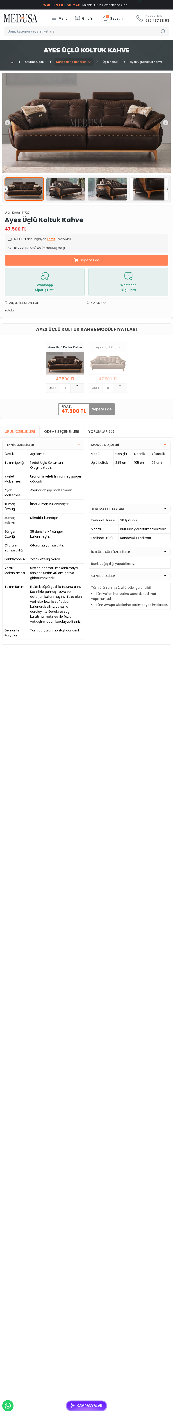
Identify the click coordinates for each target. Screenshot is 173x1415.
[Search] (163, 31)
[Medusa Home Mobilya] (20, 18)
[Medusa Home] (12, 62)
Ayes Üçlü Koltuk (108, 347)
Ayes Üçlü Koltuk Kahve (65, 347)
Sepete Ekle (89, 260)
